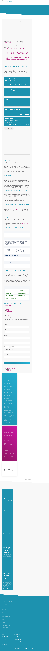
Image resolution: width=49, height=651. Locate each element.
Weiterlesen (4, 514)
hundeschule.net (20, 648)
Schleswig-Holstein (18, 641)
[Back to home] (10, 2)
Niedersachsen (17, 631)
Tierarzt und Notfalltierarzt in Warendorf (16, 62)
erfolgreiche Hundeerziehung (7, 389)
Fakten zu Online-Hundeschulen (7, 467)
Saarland (16, 636)
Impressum (26, 648)
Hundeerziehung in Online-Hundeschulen (8, 470)
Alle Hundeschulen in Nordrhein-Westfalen (22, 298)
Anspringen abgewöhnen (9, 432)
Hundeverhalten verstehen (10, 168)
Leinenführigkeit (7, 450)
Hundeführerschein (13, 209)
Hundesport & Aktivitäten (11, 298)
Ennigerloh (8, 306)
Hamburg (4, 639)
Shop (45, 2)
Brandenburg (5, 636)
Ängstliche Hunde (6, 616)
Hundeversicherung (8, 279)
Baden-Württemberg (6, 631)
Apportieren (6, 437)
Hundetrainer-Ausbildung (7, 407)
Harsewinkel (9, 311)
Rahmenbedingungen (8, 418)
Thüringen (16, 643)
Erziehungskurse (7, 42)
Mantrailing (4, 609)
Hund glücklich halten (9, 392)
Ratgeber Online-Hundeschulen (7, 473)
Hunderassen (7, 401)
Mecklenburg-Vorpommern (5, 644)
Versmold (8, 310)
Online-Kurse (31, 2)
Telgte (7, 309)
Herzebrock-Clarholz (11, 314)
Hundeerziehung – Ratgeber (38, 2)
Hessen (3, 641)
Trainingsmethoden (20, 70)
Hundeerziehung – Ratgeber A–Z (9, 290)
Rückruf (6, 458)
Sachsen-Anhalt (17, 639)
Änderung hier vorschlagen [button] (8, 317)
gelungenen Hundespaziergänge (8, 444)
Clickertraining (5, 606)
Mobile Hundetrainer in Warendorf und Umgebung (17, 52)
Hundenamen (6, 397)
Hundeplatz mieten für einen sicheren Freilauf (16, 59)
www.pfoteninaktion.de (10, 103)
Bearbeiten (26, 84)
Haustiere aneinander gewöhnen (8, 447)
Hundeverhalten (7, 410)
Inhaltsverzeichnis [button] (6, 47)
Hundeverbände (7, 409)
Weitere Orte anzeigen (9, 128)
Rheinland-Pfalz (17, 634)
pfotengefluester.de (9, 122)
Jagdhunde (6, 413)
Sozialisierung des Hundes (8, 420)
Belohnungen (7, 383)
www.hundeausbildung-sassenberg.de (12, 82)
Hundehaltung (7, 395)
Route (20, 84)
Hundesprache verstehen (9, 403)
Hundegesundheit (8, 448)
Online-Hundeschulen (26, 2)
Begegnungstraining (8, 438)
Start (20, 2)
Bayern (3, 632)
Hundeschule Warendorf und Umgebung (15, 48)
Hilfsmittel (6, 390)
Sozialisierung (24, 223)
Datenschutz (32, 648)
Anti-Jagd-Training (8, 435)
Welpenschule (21, 290)
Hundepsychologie (21, 295)
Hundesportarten (6, 625)
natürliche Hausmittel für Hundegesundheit (9, 416)
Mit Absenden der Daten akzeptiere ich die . (17, 359)
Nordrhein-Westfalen (18, 632)
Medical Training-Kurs (9, 453)
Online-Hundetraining (9, 456)
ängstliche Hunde (8, 378)
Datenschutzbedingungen (23, 359)
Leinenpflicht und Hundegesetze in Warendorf (16, 53)
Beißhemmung (7, 440)
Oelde (7, 315)
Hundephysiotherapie (8, 398)
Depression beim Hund (8, 386)
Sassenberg (8, 305)
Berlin (3, 634)
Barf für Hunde (7, 380)
